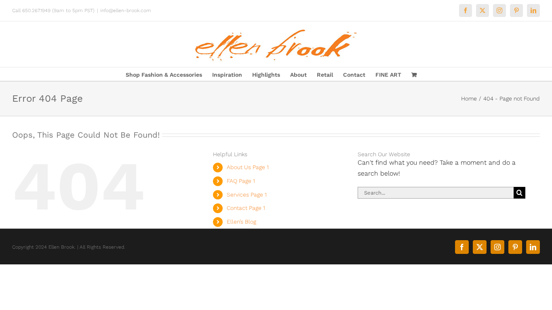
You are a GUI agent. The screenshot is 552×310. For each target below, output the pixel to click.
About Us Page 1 (248, 167)
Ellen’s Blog (241, 221)
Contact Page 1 (246, 208)
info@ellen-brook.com (125, 10)
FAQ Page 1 (241, 181)
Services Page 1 (247, 194)
